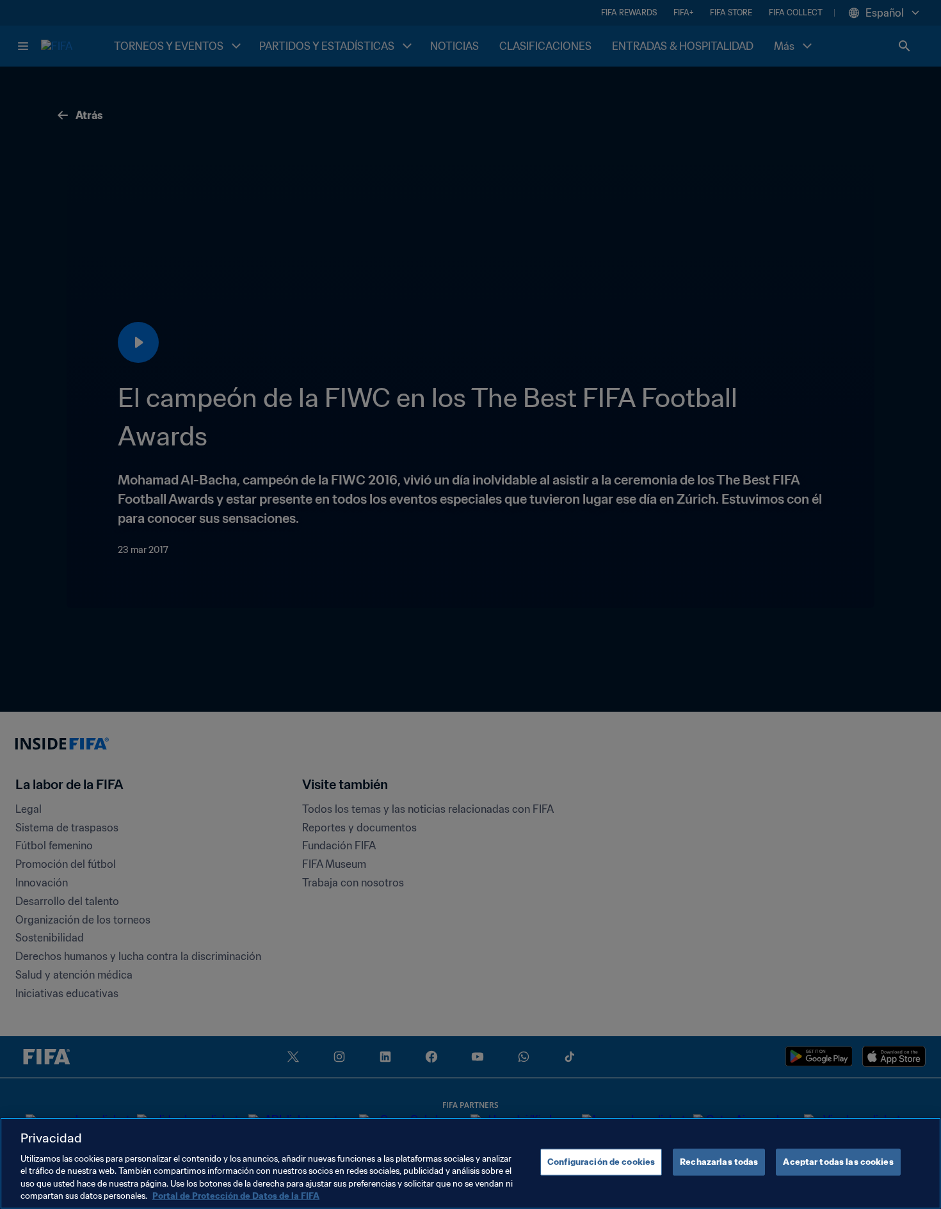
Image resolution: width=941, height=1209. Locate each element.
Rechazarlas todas (719, 1162)
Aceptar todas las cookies (838, 1162)
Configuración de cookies (601, 1162)
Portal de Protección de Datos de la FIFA (235, 1195)
